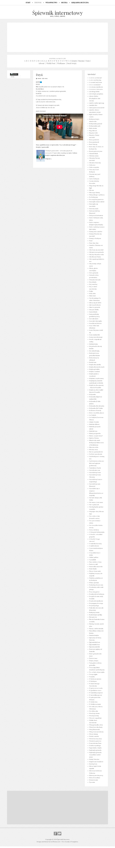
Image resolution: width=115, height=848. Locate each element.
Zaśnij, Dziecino (94, 759)
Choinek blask (93, 153)
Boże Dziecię (93, 144)
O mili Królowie (94, 546)
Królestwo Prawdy (95, 410)
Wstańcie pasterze (95, 741)
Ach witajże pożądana (96, 94)
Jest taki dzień (93, 319)
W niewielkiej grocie (95, 695)
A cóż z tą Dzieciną (95, 80)
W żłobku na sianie (95, 704)
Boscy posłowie (94, 140)
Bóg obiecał (93, 130)
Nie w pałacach (94, 504)
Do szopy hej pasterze (96, 199)
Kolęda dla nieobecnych (96, 367)
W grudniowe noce (95, 690)
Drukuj (39, 78)
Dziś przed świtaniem (96, 215)
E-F (33, 61)
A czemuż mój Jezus (95, 82)
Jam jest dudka (94, 309)
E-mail (46, 78)
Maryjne (81, 61)
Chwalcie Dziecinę (95, 163)
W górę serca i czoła (95, 688)
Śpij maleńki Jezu (94, 642)
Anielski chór (93, 105)
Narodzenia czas (94, 470)
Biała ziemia (93, 128)
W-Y (67, 61)
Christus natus (93, 156)
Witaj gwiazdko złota (96, 725)
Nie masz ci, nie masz (96, 502)
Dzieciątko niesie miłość (96, 202)
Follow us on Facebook (55, 833)
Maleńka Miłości (94, 424)
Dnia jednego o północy (96, 195)
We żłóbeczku (93, 711)
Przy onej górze (94, 592)
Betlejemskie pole (94, 126)
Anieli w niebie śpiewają (96, 103)
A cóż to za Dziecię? (95, 78)
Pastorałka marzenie (96, 566)
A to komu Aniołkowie (96, 87)
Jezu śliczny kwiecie (95, 323)
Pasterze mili (93, 564)
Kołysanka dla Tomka (96, 408)
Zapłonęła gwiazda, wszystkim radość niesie (95, 755)
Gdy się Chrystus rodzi (96, 254)
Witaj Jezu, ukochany (95, 727)
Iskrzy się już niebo (95, 303)
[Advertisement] (57, 37)
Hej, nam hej (93, 284)
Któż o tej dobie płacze (96, 413)
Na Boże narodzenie (95, 454)
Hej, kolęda (92, 282)
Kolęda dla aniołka (95, 364)
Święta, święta (93, 660)
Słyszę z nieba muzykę (96, 628)
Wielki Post (50, 63)
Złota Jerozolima (94, 777)
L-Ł (45, 61)
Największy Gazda (95, 468)
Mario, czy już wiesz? (96, 436)
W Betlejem (93, 681)
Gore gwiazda (93, 273)
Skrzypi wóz (93, 617)
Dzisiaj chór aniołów (95, 231)
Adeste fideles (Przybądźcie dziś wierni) (94, 98)
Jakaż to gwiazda (94, 307)
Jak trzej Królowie (95, 305)
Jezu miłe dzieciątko (95, 321)
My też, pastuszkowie (96, 452)
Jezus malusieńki (94, 335)
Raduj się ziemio (94, 612)
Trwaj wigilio (93, 674)
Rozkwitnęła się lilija (95, 615)
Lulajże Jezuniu (94, 422)
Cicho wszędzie (94, 167)
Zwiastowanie (93, 780)
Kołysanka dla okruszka (96, 406)
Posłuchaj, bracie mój (96, 585)
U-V (63, 61)
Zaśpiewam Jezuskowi (96, 761)
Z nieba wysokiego (95, 745)
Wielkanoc (61, 63)
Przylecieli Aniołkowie (96, 601)
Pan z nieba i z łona (95, 562)
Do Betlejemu (93, 197)
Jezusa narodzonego (96, 337)
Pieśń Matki (92, 569)
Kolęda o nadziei (94, 371)
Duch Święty (72, 63)
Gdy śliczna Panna (95, 257)
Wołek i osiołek (94, 736)
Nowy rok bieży (94, 530)
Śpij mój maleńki (94, 647)
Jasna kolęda (93, 312)
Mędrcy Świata (94, 438)
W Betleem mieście (95, 679)
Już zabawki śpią (94, 351)
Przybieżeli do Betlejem (96, 594)
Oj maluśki (92, 560)
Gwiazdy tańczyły (94, 280)
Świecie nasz (93, 658)
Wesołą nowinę (94, 715)
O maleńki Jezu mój (95, 543)
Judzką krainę (93, 344)
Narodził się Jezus (95, 472)
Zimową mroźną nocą (96, 775)
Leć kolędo (92, 415)
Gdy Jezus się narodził (96, 250)
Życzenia (92, 782)
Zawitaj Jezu (93, 764)
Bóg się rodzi (93, 133)
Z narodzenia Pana (95, 743)
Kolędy (74, 61)
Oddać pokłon (93, 557)
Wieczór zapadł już (95, 718)
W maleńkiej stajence (96, 693)
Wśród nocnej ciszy (95, 739)
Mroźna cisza (93, 449)
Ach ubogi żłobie (94, 91)
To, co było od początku (96, 672)
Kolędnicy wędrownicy (96, 378)
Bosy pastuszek (94, 142)
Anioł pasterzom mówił (96, 107)
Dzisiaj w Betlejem (95, 238)
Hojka (91, 291)
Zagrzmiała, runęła (95, 748)
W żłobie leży (93, 702)
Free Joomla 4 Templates (70, 842)
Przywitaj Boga (94, 605)
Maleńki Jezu (93, 431)
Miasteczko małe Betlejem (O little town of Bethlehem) (96, 442)
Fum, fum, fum (93, 243)
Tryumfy (92, 677)
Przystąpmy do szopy (96, 603)
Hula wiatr (92, 296)
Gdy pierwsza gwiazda (96, 252)
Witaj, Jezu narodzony (96, 732)
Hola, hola (92, 293)
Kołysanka (92, 394)
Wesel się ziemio (94, 713)
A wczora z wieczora (96, 89)
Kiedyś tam (92, 362)
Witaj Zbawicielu (94, 729)
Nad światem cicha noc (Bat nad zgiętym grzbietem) (96, 463)
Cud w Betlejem (94, 179)
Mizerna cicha (93, 447)
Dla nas (91, 190)
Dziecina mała (93, 208)
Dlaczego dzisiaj (94, 192)
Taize (88, 61)
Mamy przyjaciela (95, 433)
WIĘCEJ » (48, 159)
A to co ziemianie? (95, 85)
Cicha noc (92, 165)
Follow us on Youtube (59, 833)
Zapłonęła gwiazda (95, 750)
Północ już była (94, 582)
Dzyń (39, 75)
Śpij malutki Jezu (94, 644)
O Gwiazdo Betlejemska (96, 532)
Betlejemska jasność (95, 124)
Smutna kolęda (94, 635)
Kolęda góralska (94, 369)
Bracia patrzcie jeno (95, 151)
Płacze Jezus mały (95, 571)
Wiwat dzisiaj (93, 734)
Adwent (41, 63)
